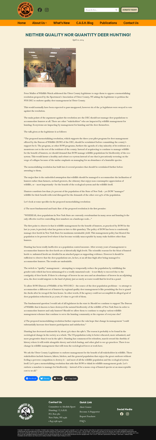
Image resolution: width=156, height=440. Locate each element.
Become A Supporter (90, 411)
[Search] (116, 10)
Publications (108, 23)
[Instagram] (127, 414)
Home (22, 23)
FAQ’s (83, 421)
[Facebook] (122, 414)
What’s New (61, 23)
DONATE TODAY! (130, 10)
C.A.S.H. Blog (84, 23)
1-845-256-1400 (55, 421)
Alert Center (85, 407)
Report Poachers (87, 416)
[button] (46, 23)
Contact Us (131, 23)
